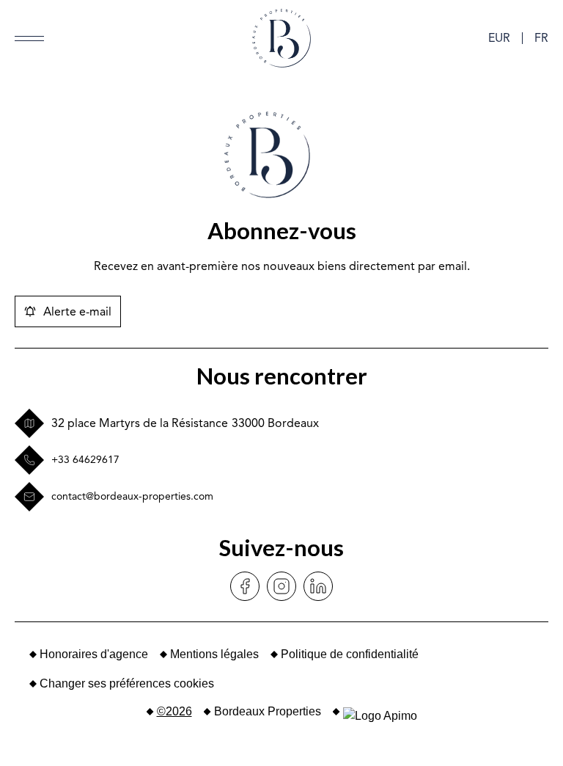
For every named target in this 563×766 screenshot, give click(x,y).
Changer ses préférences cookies (127, 683)
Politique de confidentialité (350, 654)
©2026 (174, 711)
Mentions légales (214, 654)
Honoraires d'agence (94, 654)
